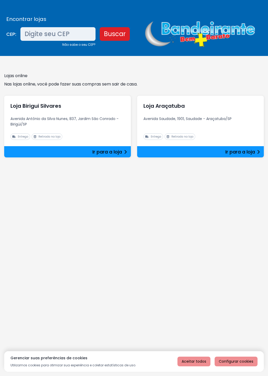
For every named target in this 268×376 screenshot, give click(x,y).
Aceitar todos (194, 361)
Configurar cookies (236, 361)
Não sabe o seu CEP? (79, 44)
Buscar (115, 34)
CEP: (11, 34)
